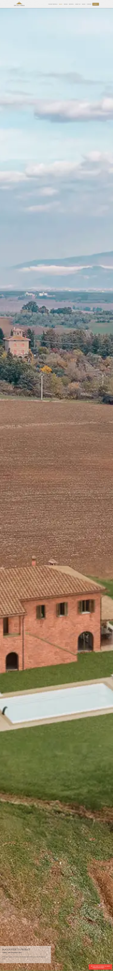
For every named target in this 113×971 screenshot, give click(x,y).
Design (66, 4)
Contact (89, 4)
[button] (8, 488)
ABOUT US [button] (77, 4)
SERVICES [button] (71, 4)
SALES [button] (60, 4)
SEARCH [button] (95, 4)
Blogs (83, 4)
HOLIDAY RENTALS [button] (52, 4)
